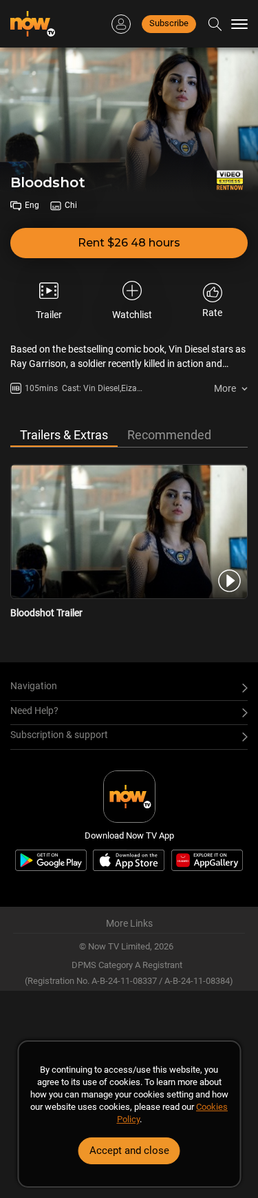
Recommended (169, 435)
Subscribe (169, 23)
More (225, 388)
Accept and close (129, 1150)
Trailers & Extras (64, 435)
